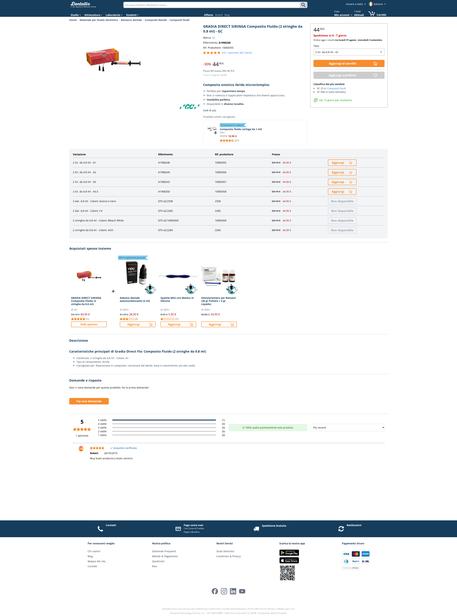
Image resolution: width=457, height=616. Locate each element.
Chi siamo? (94, 551)
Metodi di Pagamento (165, 556)
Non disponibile (342, 201)
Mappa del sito (97, 561)
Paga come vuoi (193, 525)
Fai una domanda (89, 401)
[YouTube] (242, 591)
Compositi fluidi (179, 20)
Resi (154, 566)
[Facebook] (215, 591)
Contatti (111, 525)
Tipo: (316, 46)
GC (213, 37)
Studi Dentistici (225, 551)
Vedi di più (209, 110)
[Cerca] (304, 5)
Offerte (208, 15)
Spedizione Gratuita (274, 525)
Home (73, 20)
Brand (218, 15)
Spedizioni (158, 561)
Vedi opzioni (89, 324)
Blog (227, 15)
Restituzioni (354, 525)
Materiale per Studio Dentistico (99, 20)
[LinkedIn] (233, 591)
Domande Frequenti (164, 551)
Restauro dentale (131, 20)
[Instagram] (224, 591)
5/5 (237, 52)
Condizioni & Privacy (228, 556)
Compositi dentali (156, 20)
